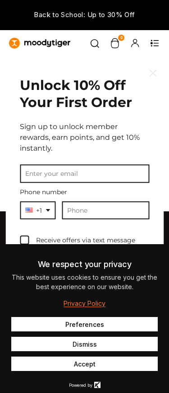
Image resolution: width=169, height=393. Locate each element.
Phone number (43, 192)
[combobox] (37, 210)
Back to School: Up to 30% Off (84, 14)
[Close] (153, 73)
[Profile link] (134, 43)
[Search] (95, 43)
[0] (115, 43)
